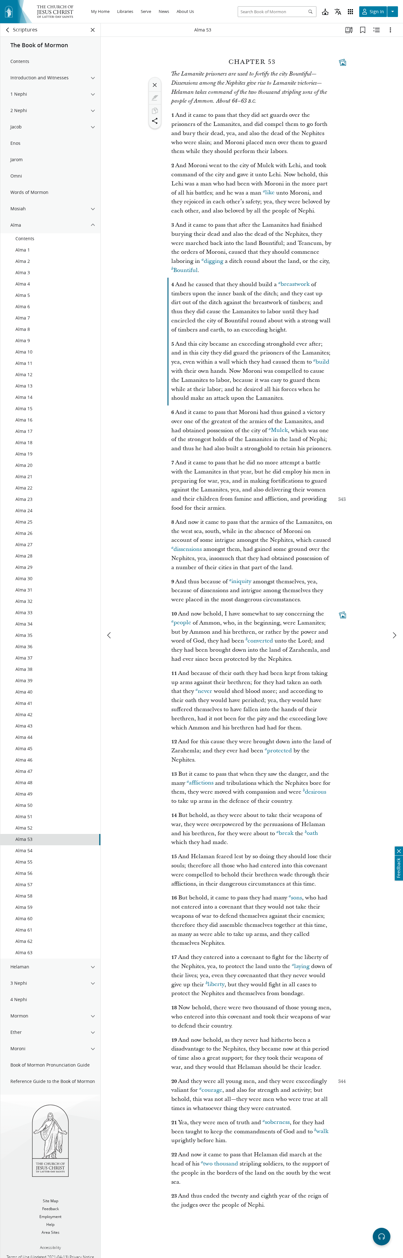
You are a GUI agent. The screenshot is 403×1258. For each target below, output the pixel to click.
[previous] (109, 635)
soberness (277, 1122)
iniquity (241, 582)
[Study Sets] (349, 30)
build (322, 362)
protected (279, 751)
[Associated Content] (342, 62)
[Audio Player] (381, 1236)
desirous (315, 792)
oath (312, 833)
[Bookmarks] (362, 30)
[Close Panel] (93, 30)
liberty (215, 985)
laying (301, 966)
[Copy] (155, 111)
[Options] (390, 30)
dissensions (187, 549)
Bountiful (185, 270)
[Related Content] (376, 30)
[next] (394, 635)
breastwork (295, 284)
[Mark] (155, 98)
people (182, 623)
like (270, 193)
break (286, 833)
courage (212, 1090)
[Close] (155, 85)
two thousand (220, 1164)
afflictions (201, 783)
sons (296, 898)
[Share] (155, 121)
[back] (8, 30)
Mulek (279, 430)
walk (322, 1132)
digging (213, 261)
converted (260, 641)
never (205, 691)
